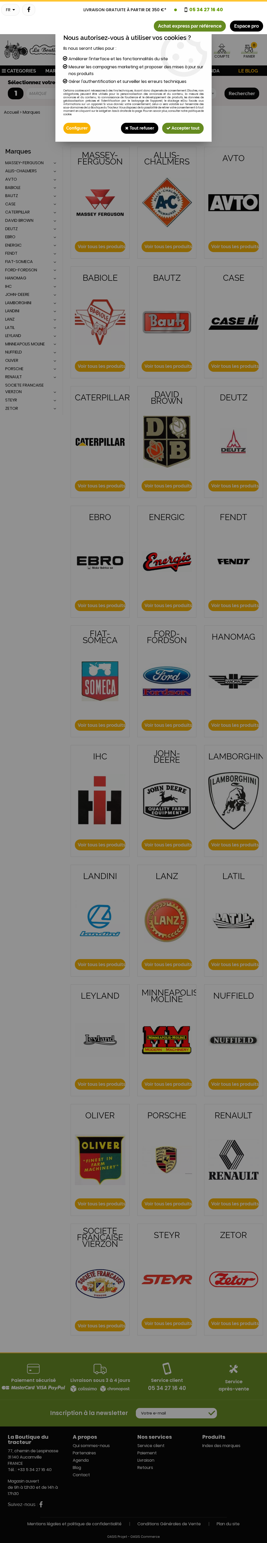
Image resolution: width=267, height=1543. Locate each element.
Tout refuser (141, 128)
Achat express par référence (190, 26)
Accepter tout (185, 128)
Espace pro (246, 26)
